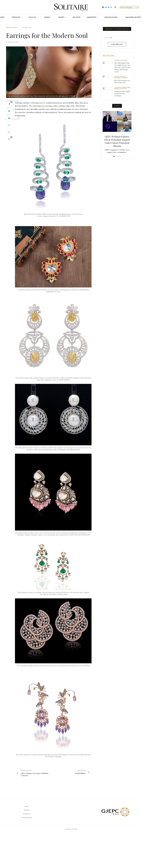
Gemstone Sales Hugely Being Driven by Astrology (122, 93)
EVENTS (61, 17)
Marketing (91, 17)
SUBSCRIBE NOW (117, 44)
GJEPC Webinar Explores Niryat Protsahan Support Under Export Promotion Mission (117, 141)
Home (27, 806)
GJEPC (2, 17)
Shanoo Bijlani (13, 42)
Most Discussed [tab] (108, 55)
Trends (14, 27)
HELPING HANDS (111, 17)
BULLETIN (76, 17)
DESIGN (47, 17)
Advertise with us (26, 817)
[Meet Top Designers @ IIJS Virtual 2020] (108, 80)
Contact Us (26, 814)
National (123, 60)
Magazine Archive (133, 17)
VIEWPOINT (16, 17)
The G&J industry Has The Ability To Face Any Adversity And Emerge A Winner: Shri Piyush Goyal (122, 67)
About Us (27, 810)
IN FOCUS (32, 17)
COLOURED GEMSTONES (122, 87)
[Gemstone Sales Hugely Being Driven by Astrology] (108, 92)
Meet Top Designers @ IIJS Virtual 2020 (122, 81)
